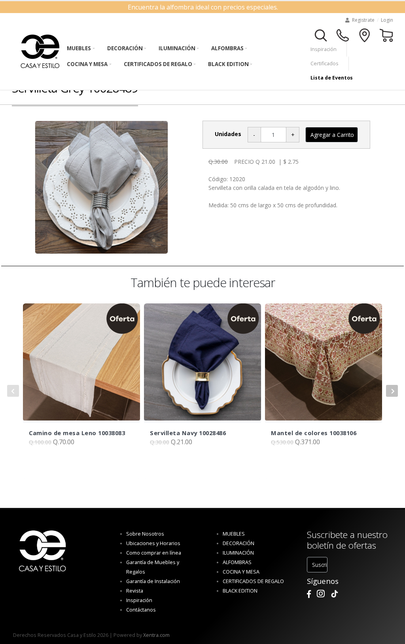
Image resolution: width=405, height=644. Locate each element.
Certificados (324, 63)
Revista (134, 590)
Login (387, 20)
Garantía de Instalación (153, 581)
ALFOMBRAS (227, 48)
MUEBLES (79, 48)
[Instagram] (321, 594)
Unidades (228, 134)
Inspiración (323, 49)
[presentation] (13, 391)
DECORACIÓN (125, 48)
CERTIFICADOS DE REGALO (158, 64)
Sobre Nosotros (145, 533)
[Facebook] (309, 594)
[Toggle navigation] (321, 34)
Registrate (363, 20)
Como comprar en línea (153, 552)
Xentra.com (156, 635)
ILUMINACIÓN (177, 48)
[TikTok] (335, 594)
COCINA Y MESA (87, 64)
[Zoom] (101, 187)
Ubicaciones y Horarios (153, 543)
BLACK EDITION (228, 64)
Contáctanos (141, 609)
